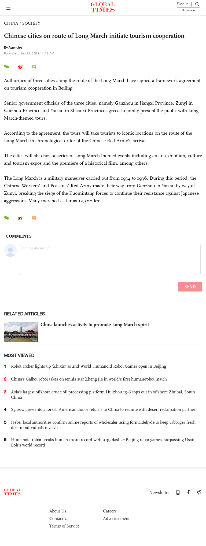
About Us (57, 511)
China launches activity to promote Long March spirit (95, 324)
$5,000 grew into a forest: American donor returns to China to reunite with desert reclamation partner (103, 409)
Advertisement (116, 518)
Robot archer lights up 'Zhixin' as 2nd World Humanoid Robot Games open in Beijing (88, 366)
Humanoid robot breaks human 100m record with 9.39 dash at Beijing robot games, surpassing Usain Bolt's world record (103, 442)
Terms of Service (64, 526)
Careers (110, 511)
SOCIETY (31, 23)
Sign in (183, 4)
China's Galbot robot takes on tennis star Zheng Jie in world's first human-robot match (89, 379)
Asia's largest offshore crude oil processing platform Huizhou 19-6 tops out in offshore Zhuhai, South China (103, 394)
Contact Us (59, 518)
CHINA (11, 23)
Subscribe (188, 10)
